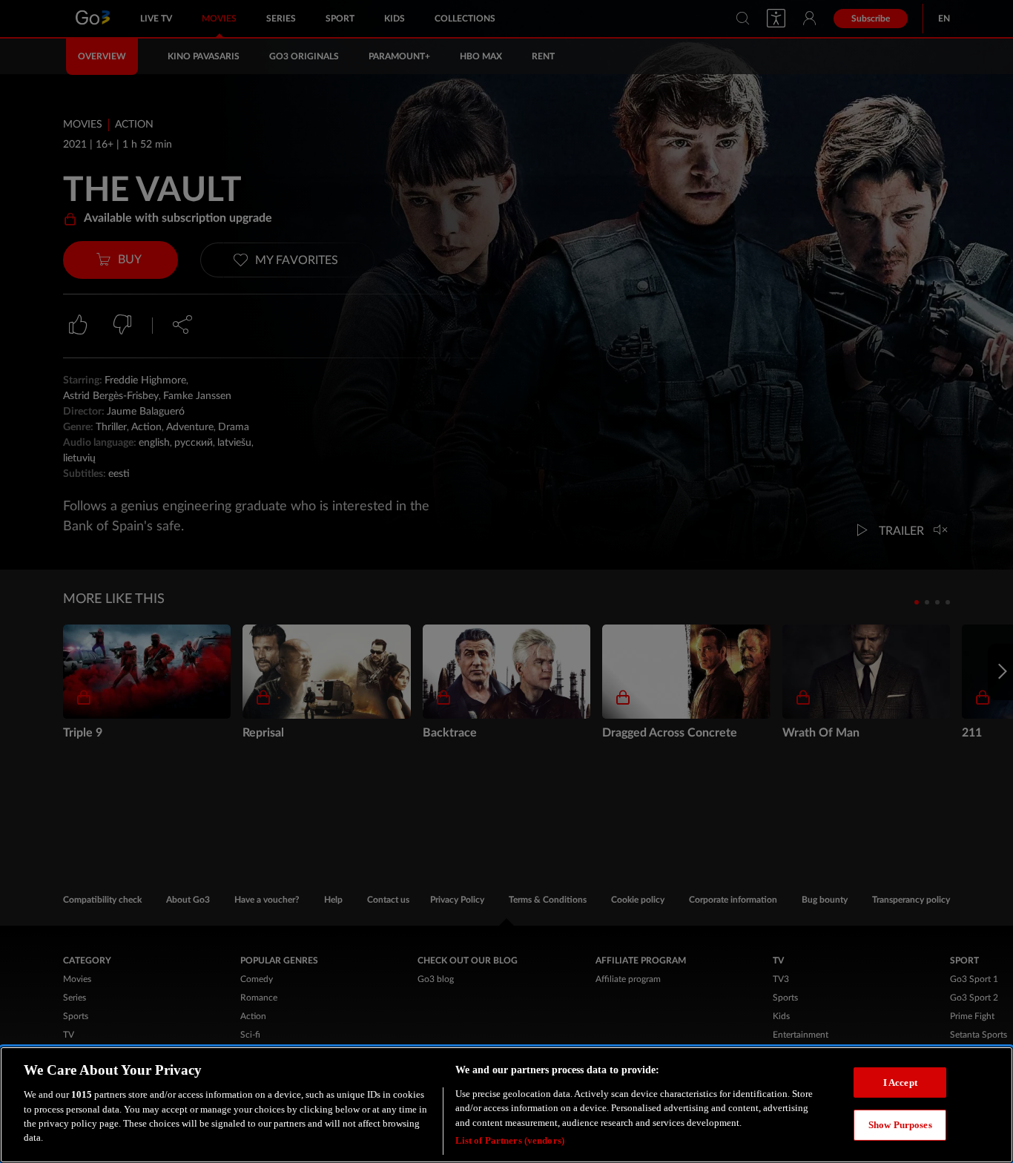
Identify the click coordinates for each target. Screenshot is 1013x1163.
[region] (506, 1105)
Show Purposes (900, 1124)
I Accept (900, 1081)
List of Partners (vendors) (509, 1140)
